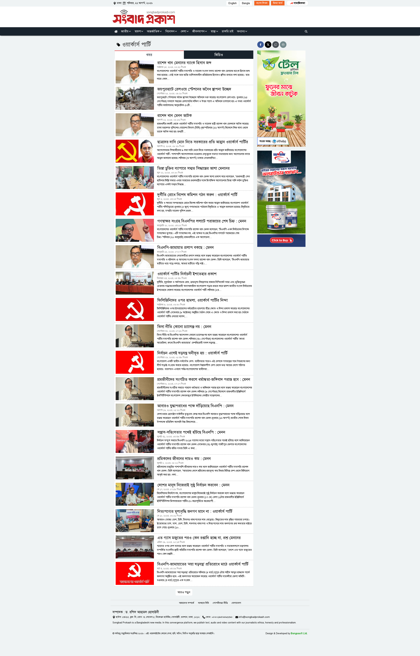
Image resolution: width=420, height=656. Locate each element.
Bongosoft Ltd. (299, 633)
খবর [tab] (149, 55)
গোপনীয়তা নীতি (220, 602)
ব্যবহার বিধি (203, 602)
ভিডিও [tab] (218, 55)
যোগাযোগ (236, 602)
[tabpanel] (184, 327)
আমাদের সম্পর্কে (186, 602)
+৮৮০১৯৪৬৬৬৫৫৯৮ (222, 617)
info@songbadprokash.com (254, 617)
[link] (261, 3)
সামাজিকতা (299, 3)
